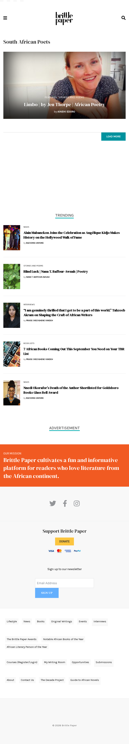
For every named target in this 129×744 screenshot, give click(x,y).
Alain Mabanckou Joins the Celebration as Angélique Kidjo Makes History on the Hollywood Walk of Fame (72, 235)
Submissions (104, 662)
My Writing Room (54, 662)
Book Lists (29, 343)
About (10, 680)
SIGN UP (47, 593)
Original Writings (61, 621)
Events (83, 621)
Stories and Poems (71, 97)
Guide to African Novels (84, 680)
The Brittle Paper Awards (21, 639)
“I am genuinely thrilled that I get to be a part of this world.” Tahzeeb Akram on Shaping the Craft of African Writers (74, 312)
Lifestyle (12, 621)
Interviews (29, 304)
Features (51, 97)
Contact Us (27, 680)
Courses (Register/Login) (22, 662)
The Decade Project (52, 680)
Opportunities (80, 662)
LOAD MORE (113, 136)
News (26, 227)
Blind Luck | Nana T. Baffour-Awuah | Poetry (56, 271)
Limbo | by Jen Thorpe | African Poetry (64, 104)
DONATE (64, 541)
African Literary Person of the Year (27, 646)
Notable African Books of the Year (63, 639)
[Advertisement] (64, 177)
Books (41, 621)
